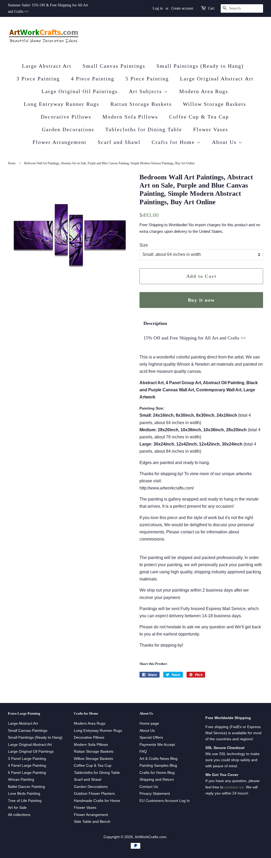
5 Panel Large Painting (27, 773)
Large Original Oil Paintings (80, 91)
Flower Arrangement (60, 142)
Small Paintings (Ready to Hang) (200, 66)
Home (12, 163)
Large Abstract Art (46, 66)
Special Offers (151, 737)
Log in (158, 8)
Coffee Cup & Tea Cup (199, 117)
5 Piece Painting (147, 78)
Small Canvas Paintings (114, 66)
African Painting (21, 780)
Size (143, 245)
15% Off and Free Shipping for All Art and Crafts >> (194, 338)
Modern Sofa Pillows (130, 117)
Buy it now (201, 300)
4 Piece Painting (92, 78)
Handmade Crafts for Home (97, 801)
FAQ (143, 751)
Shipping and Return (156, 780)
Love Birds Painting (24, 794)
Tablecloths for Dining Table (143, 129)
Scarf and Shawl (119, 142)
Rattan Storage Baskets (141, 104)
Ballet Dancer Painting (26, 787)
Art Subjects (146, 91)
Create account (182, 8)
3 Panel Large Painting (27, 759)
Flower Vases (210, 129)
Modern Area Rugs (203, 91)
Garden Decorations (68, 129)
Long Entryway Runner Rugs (61, 104)
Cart (211, 8)
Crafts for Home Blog (157, 773)
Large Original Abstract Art (217, 78)
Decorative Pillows (66, 117)
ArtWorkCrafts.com (150, 837)
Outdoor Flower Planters (94, 794)
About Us (225, 142)
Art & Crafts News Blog (158, 759)
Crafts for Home (174, 142)
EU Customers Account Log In (164, 801)
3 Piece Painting (38, 78)
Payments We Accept (157, 745)
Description (155, 323)
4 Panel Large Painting (27, 766)
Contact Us (148, 787)
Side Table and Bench (92, 822)
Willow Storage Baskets (214, 104)
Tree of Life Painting (25, 801)
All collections (19, 815)
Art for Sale (17, 808)
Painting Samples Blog (158, 766)
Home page (149, 723)
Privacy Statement (154, 794)
